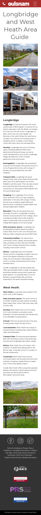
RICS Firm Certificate (24, 455)
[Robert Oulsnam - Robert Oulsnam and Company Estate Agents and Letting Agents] (18, 3)
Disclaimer (7, 450)
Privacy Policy (28, 448)
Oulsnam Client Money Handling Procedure (21, 457)
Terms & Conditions (14, 448)
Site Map (8, 453)
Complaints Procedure (21, 450)
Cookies (33, 450)
